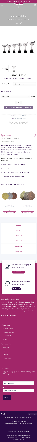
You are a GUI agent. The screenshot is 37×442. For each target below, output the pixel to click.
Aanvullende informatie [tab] (10, 138)
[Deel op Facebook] (13, 122)
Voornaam (5, 380)
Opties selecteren (9, 212)
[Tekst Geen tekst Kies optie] (15, 96)
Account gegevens (8, 332)
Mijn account (7, 335)
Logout (5, 339)
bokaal (20, 118)
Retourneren (7, 358)
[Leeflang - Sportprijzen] (19, 4)
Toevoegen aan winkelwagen (18, 107)
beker (16, 118)
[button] (2, 5)
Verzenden (7, 397)
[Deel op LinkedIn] (26, 122)
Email (5, 387)
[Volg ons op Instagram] (4, 414)
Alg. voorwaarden (8, 351)
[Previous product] (20, 22)
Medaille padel (9, 206)
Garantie (5, 354)
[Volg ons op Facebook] (1, 414)
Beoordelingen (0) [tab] (8, 141)
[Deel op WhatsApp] (10, 122)
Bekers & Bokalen (22, 19)
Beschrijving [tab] (6, 135)
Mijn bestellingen (8, 328)
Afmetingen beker (6, 84)
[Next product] (17, 22)
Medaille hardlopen (27, 206)
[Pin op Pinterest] (23, 122)
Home (10, 19)
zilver (24, 118)
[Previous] (4, 46)
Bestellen (6, 347)
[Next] (32, 46)
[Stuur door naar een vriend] (20, 122)
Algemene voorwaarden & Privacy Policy (18, 417)
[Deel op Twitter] (16, 122)
